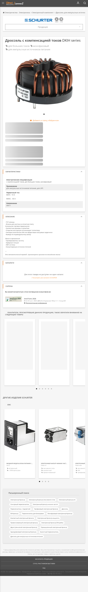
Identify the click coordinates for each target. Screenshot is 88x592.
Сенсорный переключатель (19, 504)
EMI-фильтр (14, 514)
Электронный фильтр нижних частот (45, 504)
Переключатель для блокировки (33, 514)
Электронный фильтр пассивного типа (42, 500)
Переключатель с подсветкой (20, 509)
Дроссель (65, 509)
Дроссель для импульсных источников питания (26, 536)
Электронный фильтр (17, 500)
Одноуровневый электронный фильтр (23, 532)
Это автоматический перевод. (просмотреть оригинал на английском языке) (32, 255)
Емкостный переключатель (49, 532)
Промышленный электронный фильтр (54, 527)
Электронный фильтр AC (67, 500)
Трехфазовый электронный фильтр (46, 509)
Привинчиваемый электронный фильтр (24, 523)
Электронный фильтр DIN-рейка (52, 523)
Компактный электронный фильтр (22, 518)
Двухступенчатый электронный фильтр (23, 527)
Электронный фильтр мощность (48, 518)
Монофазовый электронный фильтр (60, 514)
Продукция (43, 27)
